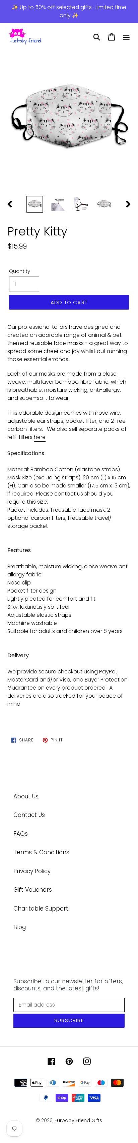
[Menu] (126, 37)
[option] (69, 121)
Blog (19, 927)
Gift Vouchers (32, 890)
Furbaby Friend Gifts (78, 1120)
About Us (26, 796)
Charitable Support (40, 908)
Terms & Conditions (41, 852)
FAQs (20, 834)
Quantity (19, 271)
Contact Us (29, 815)
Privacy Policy (32, 871)
